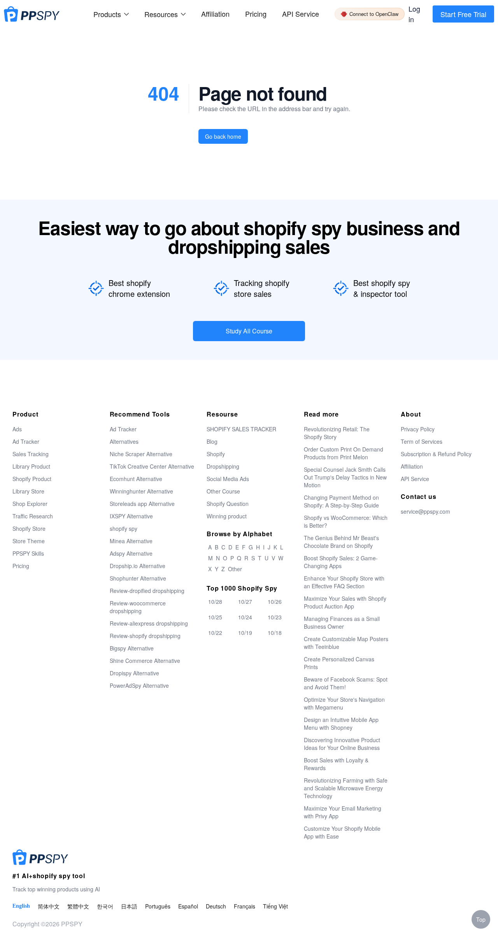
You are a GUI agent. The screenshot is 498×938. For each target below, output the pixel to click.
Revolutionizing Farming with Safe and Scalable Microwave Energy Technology (346, 788)
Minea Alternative (131, 541)
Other (235, 569)
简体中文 (49, 906)
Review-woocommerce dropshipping (138, 607)
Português (157, 906)
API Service (300, 14)
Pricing (256, 14)
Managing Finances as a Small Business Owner (342, 622)
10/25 (215, 617)
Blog (212, 441)
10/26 (275, 601)
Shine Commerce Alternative (145, 660)
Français (244, 906)
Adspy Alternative (131, 553)
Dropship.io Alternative (137, 566)
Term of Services (421, 441)
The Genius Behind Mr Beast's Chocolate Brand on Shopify (341, 541)
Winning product (227, 516)
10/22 (215, 632)
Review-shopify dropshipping (145, 636)
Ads (17, 429)
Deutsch (216, 906)
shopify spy (123, 528)
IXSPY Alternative (131, 516)
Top (481, 919)
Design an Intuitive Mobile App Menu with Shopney (341, 723)
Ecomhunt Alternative (136, 479)
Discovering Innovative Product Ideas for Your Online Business (342, 743)
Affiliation (412, 466)
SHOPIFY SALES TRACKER (241, 429)
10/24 (245, 617)
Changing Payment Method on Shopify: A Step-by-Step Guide (341, 501)
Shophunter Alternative (138, 578)
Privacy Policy (418, 429)
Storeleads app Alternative (142, 503)
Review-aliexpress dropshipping (149, 623)
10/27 (245, 601)
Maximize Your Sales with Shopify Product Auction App (345, 602)
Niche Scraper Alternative (141, 454)
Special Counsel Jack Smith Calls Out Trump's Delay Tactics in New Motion (345, 477)
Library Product (31, 466)
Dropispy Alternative (134, 673)
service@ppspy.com (425, 511)
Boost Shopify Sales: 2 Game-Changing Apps (341, 562)
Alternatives (124, 441)
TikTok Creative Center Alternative (152, 466)
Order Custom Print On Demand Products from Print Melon (343, 453)
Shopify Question (228, 503)
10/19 (245, 632)
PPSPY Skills (28, 553)
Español (188, 906)
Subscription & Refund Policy (436, 454)
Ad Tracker (25, 441)
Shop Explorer (29, 503)
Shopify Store (29, 528)
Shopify (216, 454)
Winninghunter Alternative (141, 491)
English (21, 906)
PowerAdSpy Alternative (139, 685)
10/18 (275, 632)
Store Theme (28, 541)
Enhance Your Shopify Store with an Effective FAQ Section (344, 582)
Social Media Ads (228, 479)
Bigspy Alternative (132, 648)
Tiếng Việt (275, 906)
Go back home (223, 136)
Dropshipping (223, 466)
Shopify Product (31, 479)
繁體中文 (78, 906)
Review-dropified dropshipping (147, 591)
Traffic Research (32, 516)
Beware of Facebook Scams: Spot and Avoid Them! (346, 683)
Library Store (28, 491)
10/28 (215, 601)
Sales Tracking (30, 454)
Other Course (223, 491)
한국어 (105, 906)
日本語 (129, 906)
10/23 (275, 617)
